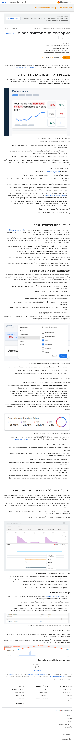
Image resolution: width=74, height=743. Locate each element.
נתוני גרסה (21, 698)
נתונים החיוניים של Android (56, 196)
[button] (37, 209)
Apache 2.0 (12, 674)
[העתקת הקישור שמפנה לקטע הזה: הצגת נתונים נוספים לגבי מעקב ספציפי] (27, 271)
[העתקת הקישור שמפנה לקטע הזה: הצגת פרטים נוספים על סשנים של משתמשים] (10, 490)
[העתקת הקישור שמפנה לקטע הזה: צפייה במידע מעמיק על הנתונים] (43, 444)
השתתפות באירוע (43, 701)
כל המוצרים (68, 727)
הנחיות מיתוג (20, 701)
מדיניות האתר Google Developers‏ (57, 676)
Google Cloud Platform (65, 724)
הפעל (34, 28)
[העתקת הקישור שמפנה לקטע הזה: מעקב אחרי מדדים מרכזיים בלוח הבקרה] (16, 75)
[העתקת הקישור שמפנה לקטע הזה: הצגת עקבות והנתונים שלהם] (31, 225)
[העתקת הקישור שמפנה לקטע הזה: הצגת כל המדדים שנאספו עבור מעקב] (38, 379)
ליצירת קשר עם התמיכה (17, 689)
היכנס (4, 2)
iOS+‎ (64, 57)
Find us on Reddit (43, 692)
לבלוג (46, 689)
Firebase (68, 28)
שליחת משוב (10, 33)
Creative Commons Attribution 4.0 (37, 674)
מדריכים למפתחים (67, 689)
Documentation (65, 8)
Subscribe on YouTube (42, 698)
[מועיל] (7, 28)
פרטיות (65, 734)
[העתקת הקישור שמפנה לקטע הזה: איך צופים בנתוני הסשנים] (48, 593)
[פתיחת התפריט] (70, 2)
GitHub (70, 701)
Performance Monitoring (45, 8)
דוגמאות (69, 695)
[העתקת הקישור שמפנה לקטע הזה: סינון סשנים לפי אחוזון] (51, 631)
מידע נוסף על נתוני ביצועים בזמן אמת (27, 67)
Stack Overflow (19, 692)
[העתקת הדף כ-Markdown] (62, 37)
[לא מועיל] (5, 28)
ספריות (70, 698)
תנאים (70, 734)
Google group (20, 695)
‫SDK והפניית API (67, 692)
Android (56, 57)
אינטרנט (46, 57)
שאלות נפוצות (20, 704)
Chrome (69, 718)
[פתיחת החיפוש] (26, 2)
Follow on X (45, 695)
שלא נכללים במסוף (22, 439)
